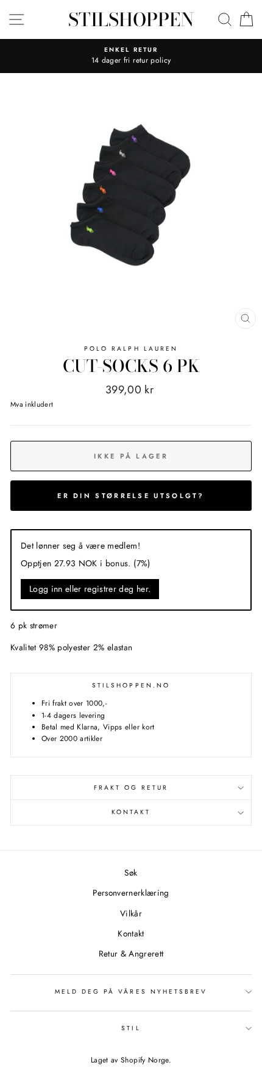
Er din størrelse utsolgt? (131, 495)
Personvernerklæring (131, 893)
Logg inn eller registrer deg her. (89, 589)
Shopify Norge (144, 1060)
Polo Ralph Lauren (131, 348)
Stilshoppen (131, 19)
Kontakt (131, 811)
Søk (130, 872)
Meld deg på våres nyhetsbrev (131, 991)
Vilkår (131, 913)
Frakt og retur (131, 787)
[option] (131, 56)
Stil (130, 1028)
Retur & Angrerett (131, 953)
